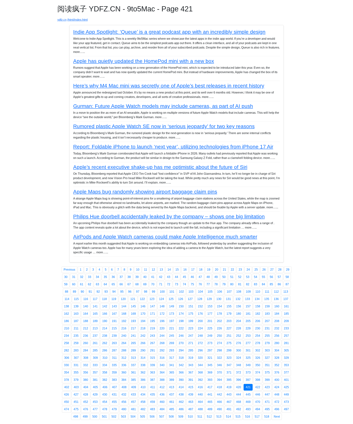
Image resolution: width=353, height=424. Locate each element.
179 (229, 313)
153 (209, 306)
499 (85, 416)
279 (267, 343)
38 (129, 277)
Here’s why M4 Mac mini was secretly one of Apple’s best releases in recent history (168, 86)
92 (98, 291)
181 (248, 313)
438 (181, 394)
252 (238, 335)
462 (181, 401)
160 (276, 306)
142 (104, 306)
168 (123, 313)
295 (190, 350)
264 (123, 343)
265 (133, 343)
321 (209, 357)
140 (85, 306)
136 (276, 299)
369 (209, 372)
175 (190, 313)
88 (66, 291)
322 (219, 357)
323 (229, 357)
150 (181, 306)
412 (162, 387)
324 (238, 357)
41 (152, 277)
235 (76, 335)
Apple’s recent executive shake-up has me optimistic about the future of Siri (160, 167)
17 (193, 269)
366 (181, 372)
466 (219, 401)
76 (200, 284)
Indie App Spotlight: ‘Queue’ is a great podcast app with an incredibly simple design (169, 32)
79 (224, 284)
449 (286, 394)
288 (123, 350)
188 (85, 321)
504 (133, 416)
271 (190, 343)
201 (209, 321)
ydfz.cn (62, 19)
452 (85, 401)
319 (190, 357)
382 (104, 379)
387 (152, 379)
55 (263, 277)
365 (171, 372)
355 (76, 372)
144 (123, 306)
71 (160, 284)
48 (208, 277)
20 (216, 269)
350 (257, 365)
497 (286, 409)
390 (181, 379)
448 (276, 394)
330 (66, 365)
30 (65, 277)
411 (152, 387)
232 (276, 328)
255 (267, 335)
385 (133, 379)
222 (181, 328)
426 (66, 394)
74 (184, 284)
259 (76, 343)
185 (286, 313)
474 (66, 409)
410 (143, 387)
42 (160, 277)
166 (104, 313)
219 (152, 328)
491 (229, 409)
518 (266, 416)
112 (276, 291)
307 (76, 357)
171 (152, 313)
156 (238, 306)
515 (238, 416)
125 (171, 299)
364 (162, 372)
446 (257, 394)
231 (267, 328)
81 (239, 284)
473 (286, 401)
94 (114, 291)
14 (169, 269)
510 (190, 416)
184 (276, 313)
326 (257, 357)
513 (218, 416)
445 (248, 394)
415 (190, 387)
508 (171, 416)
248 (200, 335)
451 (76, 401)
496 (276, 409)
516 (247, 416)
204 (238, 321)
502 (113, 416)
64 (105, 284)
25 (256, 269)
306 (66, 357)
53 (247, 277)
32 (81, 277)
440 (200, 394)
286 (104, 350)
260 (85, 343)
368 (200, 372)
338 (142, 365)
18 (200, 269)
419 (229, 387)
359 (114, 372)
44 (176, 277)
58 (287, 277)
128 (199, 299)
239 (114, 335)
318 (181, 357)
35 (105, 277)
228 (238, 328)
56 (271, 277)
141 (95, 306)
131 (228, 299)
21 (224, 269)
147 (152, 306)
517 (257, 416)
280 (276, 343)
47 (200, 277)
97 (137, 291)
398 (257, 379)
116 (85, 299)
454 (104, 401)
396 (238, 379)
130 (218, 299)
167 (114, 313)
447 (267, 394)
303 (267, 350)
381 (95, 379)
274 (219, 343)
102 (181, 291)
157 (248, 306)
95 (122, 291)
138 (66, 306)
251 (229, 335)
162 (66, 313)
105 (210, 291)
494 (257, 409)
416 (200, 387)
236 (85, 335)
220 (162, 328)
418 (219, 387)
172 (162, 313)
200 (200, 321)
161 (286, 306)
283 (76, 350)
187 (76, 321)
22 (232, 269)
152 (200, 306)
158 (257, 306)
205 (248, 321)
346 (219, 365)
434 (142, 394)
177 (209, 313)
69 (145, 284)
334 (104, 365)
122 (142, 299)
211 (76, 328)
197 (171, 321)
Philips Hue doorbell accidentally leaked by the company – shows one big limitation (169, 216)
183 (267, 313)
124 (161, 299)
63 (97, 284)
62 (89, 284)
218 (142, 328)
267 (152, 343)
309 (95, 357)
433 (133, 394)
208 (276, 321)
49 (216, 277)
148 (162, 306)
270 (181, 343)
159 (267, 306)
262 (104, 343)
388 (162, 379)
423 (267, 387)
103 (190, 291)
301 (248, 350)
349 (248, 365)
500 (94, 416)
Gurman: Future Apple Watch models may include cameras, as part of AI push (163, 106)
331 (76, 365)
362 (142, 372)
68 (137, 284)
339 (152, 365)
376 (276, 372)
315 (152, 357)
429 (95, 394)
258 (66, 343)
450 (66, 401)
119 (113, 299)
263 (114, 343)
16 (185, 269)
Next (277, 416)
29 (287, 269)
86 (279, 284)
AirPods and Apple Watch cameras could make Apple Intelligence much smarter (165, 237)
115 (76, 299)
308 (85, 357)
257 (286, 335)
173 (171, 313)
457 (133, 401)
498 (75, 416)
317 (171, 357)
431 (114, 394)
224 (200, 328)
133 (247, 299)
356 (85, 372)
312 (123, 357)
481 (133, 409)
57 (279, 277)
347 (229, 365)
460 (162, 401)
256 (276, 335)
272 (200, 343)
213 (95, 328)
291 (152, 350)
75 (192, 284)
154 (219, 306)
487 (190, 409)
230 (257, 328)
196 (162, 321)
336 (123, 365)
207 (267, 321)
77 (208, 284)
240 (123, 335)
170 (142, 313)
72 (168, 284)
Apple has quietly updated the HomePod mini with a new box (143, 61)
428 (85, 394)
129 (209, 299)
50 (224, 277)
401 (286, 379)
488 (200, 409)
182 (257, 313)
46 (192, 277)
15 (177, 269)
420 (238, 387)
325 (248, 357)
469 (248, 401)
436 (162, 394)
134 (257, 299)
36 (113, 277)
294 (181, 350)
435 (152, 394)
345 (209, 365)
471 (267, 401)
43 (168, 277)
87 (287, 284)
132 (238, 299)
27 (272, 269)
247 (190, 335)
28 (279, 269)
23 (240, 269)
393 (209, 379)
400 (276, 379)
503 (123, 416)
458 (142, 401)
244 (162, 335)
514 (228, 416)
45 (184, 277)
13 (161, 269)
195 (152, 321)
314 (142, 357)
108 (238, 291)
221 (171, 328)
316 (162, 357)
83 (255, 284)
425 (286, 387)
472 (276, 401)
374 (257, 372)
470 (257, 401)
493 (248, 409)
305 (286, 350)
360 (123, 372)
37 (121, 277)
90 (82, 291)
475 (76, 409)
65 (113, 284)
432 (123, 394)
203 (229, 321)
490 (219, 409)
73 (176, 284)
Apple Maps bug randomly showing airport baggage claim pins (145, 192)
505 (142, 416)
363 (152, 372)
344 (200, 365)
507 (161, 416)
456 (123, 401)
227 (229, 328)
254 (257, 335)
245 (171, 335)
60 (73, 284)
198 (181, 321)
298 (219, 350)
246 (181, 335)
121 (132, 299)
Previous (69, 269)
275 (229, 343)
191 (114, 321)
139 (76, 306)
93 (106, 291)
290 (142, 350)
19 (208, 269)
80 (231, 284)
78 (216, 284)
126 (180, 299)
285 (95, 350)
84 (263, 284)
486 (181, 409)
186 (66, 321)
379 (76, 379)
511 (199, 416)
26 (264, 269)
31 (73, 277)
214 (104, 328)
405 (95, 387)
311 (114, 357)
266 (142, 343)
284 (85, 350)
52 (239, 277)
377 (286, 372)
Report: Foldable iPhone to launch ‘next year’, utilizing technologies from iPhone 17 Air (173, 147)
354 (66, 372)
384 (123, 379)
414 (181, 387)
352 (276, 365)
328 (276, 357)
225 (209, 328)
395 (229, 379)
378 (66, 379)
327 (267, 357)
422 (257, 387)
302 (257, 350)
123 (151, 299)
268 (162, 343)
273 (209, 343)
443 (229, 394)
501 (104, 416)
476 (85, 409)
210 (66, 328)
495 (267, 409)
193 (133, 321)
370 (219, 372)
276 (238, 343)
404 (85, 387)
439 (190, 394)
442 (219, 394)
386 (142, 379)
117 (95, 299)
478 (104, 409)
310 (104, 357)
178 (219, 313)
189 (95, 321)
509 (180, 416)
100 (162, 291)
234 (66, 335)
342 (181, 365)
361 (133, 372)
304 (276, 350)
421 (248, 387)
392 (200, 379)
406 (104, 387)
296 (200, 350)
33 (89, 277)
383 (114, 379)
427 (76, 394)
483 (152, 409)
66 (121, 284)
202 (219, 321)
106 (219, 291)
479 (114, 409)
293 (171, 350)
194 (142, 321)
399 (267, 379)
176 (200, 313)
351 (267, 365)
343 (190, 365)
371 (229, 372)
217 (133, 328)
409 (133, 387)
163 (76, 313)
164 (85, 313)
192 (123, 321)
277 (248, 343)
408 (124, 387)
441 (209, 394)
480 (123, 409)
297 (209, 350)
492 (238, 409)
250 (219, 335)
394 (219, 379)
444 (238, 394)
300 (238, 350)
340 (162, 365)
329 (286, 357)
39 (137, 277)
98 (145, 291)
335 (114, 365)
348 (238, 365)
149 (171, 306)
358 (104, 372)
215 (114, 328)
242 (142, 335)
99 (153, 291)
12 (153, 269)
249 (209, 335)
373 (248, 372)
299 (229, 350)
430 (104, 394)
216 (123, 328)
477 (95, 409)
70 (152, 284)
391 (190, 379)
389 (171, 379)
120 (123, 299)
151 (190, 306)
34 (97, 277)
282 (66, 350)
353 (286, 365)
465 (209, 401)
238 (104, 335)
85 (271, 284)
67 (129, 284)
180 (238, 313)
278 (257, 343)
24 (248, 269)
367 (190, 372)
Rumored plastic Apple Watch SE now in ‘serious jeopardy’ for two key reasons (164, 126)
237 (95, 335)
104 (200, 291)
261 (95, 343)
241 (133, 335)
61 (81, 284)
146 (142, 306)
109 (248, 291)
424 (276, 387)
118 (104, 299)
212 (85, 328)
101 (171, 291)
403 (76, 387)
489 (209, 409)
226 (219, 328)
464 (200, 401)
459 (152, 401)
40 (145, 277)
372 (238, 372)
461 (171, 401)
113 (285, 291)
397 (248, 379)
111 (267, 291)
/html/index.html (77, 19)
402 (66, 387)
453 (95, 401)
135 (266, 299)
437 (171, 394)
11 (145, 269)
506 (152, 416)
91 (90, 291)
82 (247, 284)
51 (231, 277)
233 (286, 328)
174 (181, 313)
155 (229, 306)
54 (255, 277)
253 (248, 335)
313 (133, 357)
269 (171, 343)
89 (74, 291)
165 (95, 313)
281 (286, 343)
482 (142, 409)
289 (133, 350)
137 (285, 299)
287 (114, 350)
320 (200, 357)
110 (257, 291)
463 (190, 401)
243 (152, 335)
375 (267, 372)
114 (67, 299)
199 (190, 321)
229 (248, 328)
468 (238, 401)
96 (129, 291)
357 (95, 372)
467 (229, 401)
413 (171, 387)
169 (133, 313)
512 (209, 416)
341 (171, 365)
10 (137, 269)
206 (257, 321)
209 (286, 321)
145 (133, 306)
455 (114, 401)
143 (114, 306)
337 (133, 365)
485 (171, 409)
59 (65, 284)
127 (190, 299)
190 (104, 321)
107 (229, 291)
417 (209, 387)
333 (95, 365)
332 (85, 365)
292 (162, 350)
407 (114, 387)
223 (190, 328)
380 (85, 379)
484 (162, 409)
